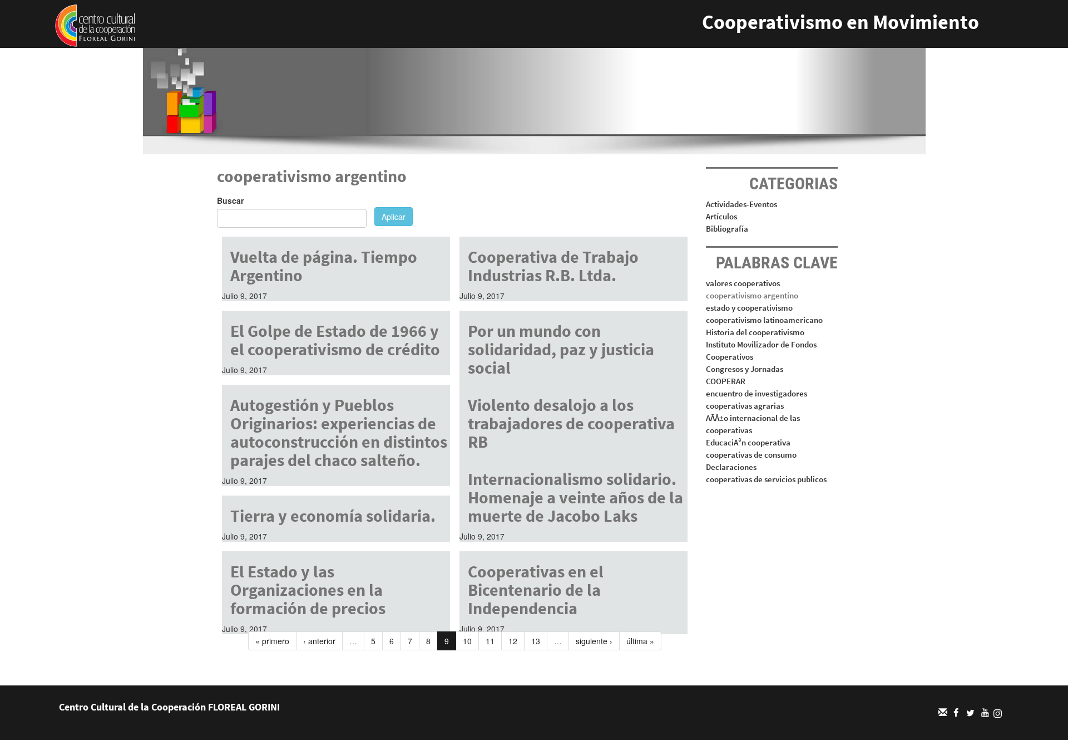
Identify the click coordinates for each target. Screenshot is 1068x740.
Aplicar (394, 216)
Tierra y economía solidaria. (333, 515)
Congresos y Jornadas (744, 369)
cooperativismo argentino (752, 295)
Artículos (721, 216)
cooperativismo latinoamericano (764, 320)
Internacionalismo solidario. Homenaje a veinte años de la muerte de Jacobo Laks (575, 497)
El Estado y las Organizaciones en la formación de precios (307, 590)
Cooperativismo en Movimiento (840, 22)
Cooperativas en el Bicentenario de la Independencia (536, 590)
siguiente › (594, 640)
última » (640, 640)
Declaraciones (731, 467)
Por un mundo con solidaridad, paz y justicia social (561, 349)
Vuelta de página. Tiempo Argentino (323, 266)
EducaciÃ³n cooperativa (748, 442)
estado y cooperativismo (749, 307)
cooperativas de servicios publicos (766, 479)
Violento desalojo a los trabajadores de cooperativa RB (571, 423)
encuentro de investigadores (756, 393)
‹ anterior (319, 640)
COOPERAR (725, 381)
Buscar (230, 200)
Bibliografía (727, 228)
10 (467, 640)
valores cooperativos (743, 283)
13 (535, 640)
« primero (272, 640)
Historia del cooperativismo (755, 332)
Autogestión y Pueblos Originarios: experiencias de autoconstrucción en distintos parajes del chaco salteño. (338, 432)
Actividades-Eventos (741, 204)
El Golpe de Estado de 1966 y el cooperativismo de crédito (335, 340)
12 (512, 640)
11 (490, 640)
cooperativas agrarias (745, 405)
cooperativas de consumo (751, 454)
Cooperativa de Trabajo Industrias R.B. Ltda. (553, 266)
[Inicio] (95, 24)
